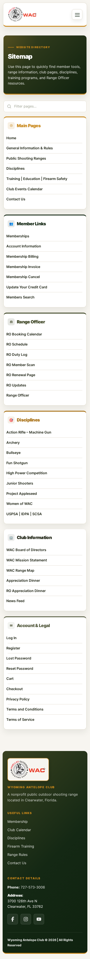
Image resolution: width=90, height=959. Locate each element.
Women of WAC (19, 503)
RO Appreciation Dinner (26, 591)
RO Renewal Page (44, 375)
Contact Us (15, 199)
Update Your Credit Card (44, 287)
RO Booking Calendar (44, 334)
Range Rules (17, 854)
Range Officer (44, 395)
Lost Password (18, 658)
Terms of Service (20, 719)
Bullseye (13, 452)
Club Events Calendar (24, 189)
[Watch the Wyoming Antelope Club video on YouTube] (39, 919)
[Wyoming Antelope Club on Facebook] (12, 919)
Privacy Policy (17, 699)
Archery (13, 442)
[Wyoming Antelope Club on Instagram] (26, 919)
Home (11, 138)
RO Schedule (44, 344)
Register (13, 648)
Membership (17, 821)
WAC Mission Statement (26, 560)
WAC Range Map (20, 570)
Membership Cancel (44, 277)
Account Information (44, 246)
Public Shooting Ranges (26, 158)
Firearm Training (20, 846)
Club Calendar (19, 830)
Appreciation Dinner (23, 580)
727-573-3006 (33, 887)
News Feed (15, 601)
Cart (10, 678)
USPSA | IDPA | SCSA (24, 514)
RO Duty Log (44, 354)
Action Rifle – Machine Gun (28, 432)
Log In (11, 638)
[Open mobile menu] (77, 14)
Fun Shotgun (17, 463)
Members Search (44, 297)
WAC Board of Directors (26, 550)
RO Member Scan (44, 365)
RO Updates (44, 385)
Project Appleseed (21, 493)
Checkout (14, 689)
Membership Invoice (44, 266)
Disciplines (15, 168)
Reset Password (19, 668)
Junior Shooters (19, 483)
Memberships (17, 236)
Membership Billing (44, 256)
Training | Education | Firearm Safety (36, 178)
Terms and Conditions (24, 709)
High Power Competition (26, 473)
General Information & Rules (29, 148)
